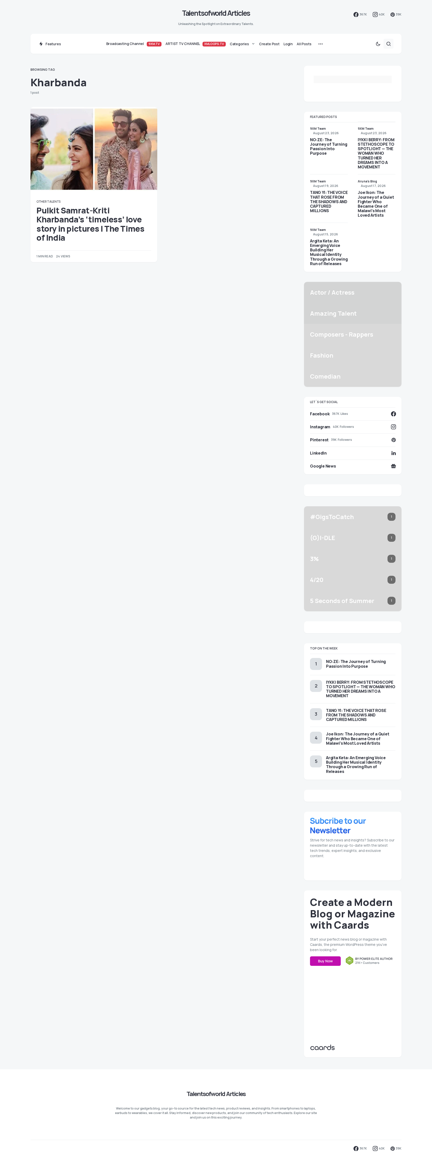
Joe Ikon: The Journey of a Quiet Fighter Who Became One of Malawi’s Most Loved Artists (376, 204)
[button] (378, 44)
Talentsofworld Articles (216, 13)
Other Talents (48, 201)
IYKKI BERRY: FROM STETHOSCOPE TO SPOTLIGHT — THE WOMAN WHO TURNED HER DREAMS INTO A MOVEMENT (376, 153)
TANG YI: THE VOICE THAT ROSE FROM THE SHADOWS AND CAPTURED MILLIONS (329, 201)
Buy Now (325, 961)
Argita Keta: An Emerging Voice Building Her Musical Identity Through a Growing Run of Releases (329, 252)
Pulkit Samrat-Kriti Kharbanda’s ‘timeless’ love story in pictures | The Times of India (90, 224)
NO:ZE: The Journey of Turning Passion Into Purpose (328, 146)
